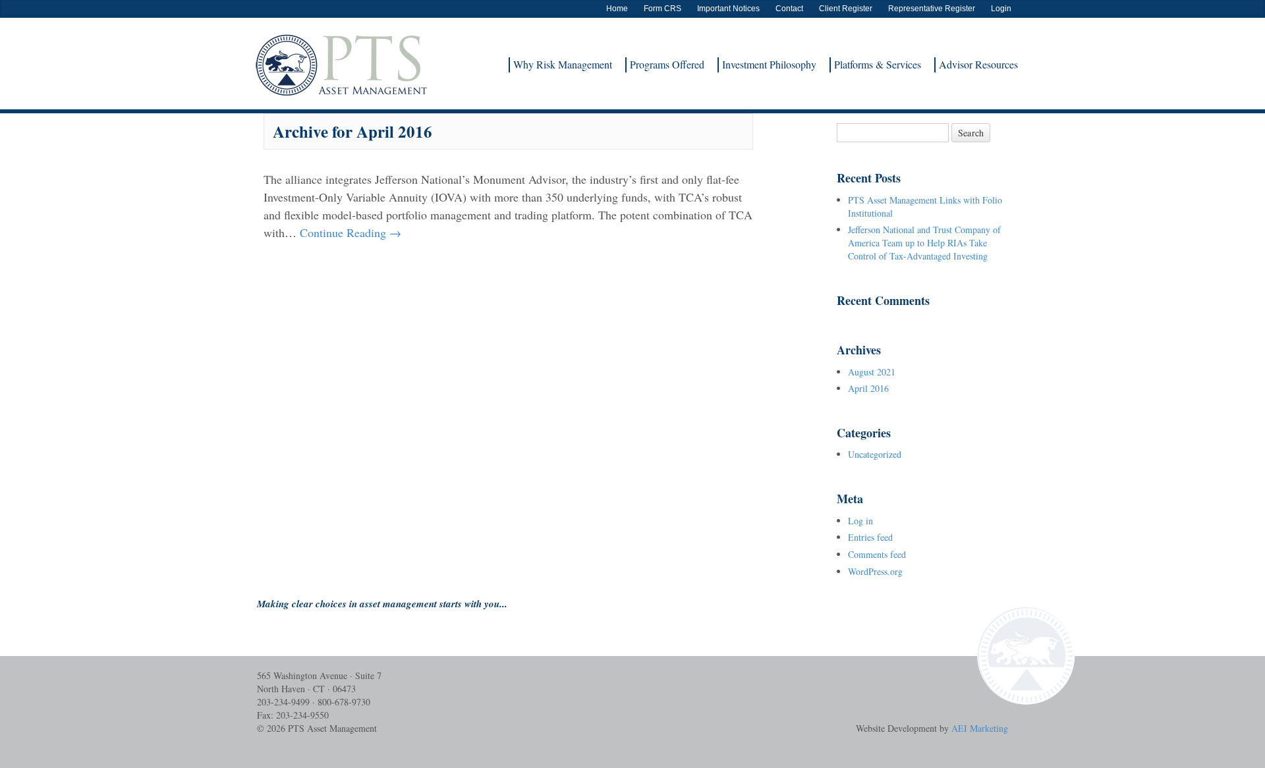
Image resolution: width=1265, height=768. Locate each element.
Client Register (845, 8)
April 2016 (868, 388)
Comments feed (877, 554)
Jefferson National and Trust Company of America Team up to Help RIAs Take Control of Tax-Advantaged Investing (924, 242)
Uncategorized (874, 454)
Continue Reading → (350, 232)
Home (617, 8)
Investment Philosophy (769, 64)
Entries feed (870, 537)
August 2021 (871, 372)
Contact (789, 8)
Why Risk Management (562, 64)
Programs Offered (667, 64)
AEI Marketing (979, 728)
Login (1001, 8)
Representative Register (931, 8)
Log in (860, 520)
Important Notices (728, 8)
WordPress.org (875, 571)
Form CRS (662, 8)
